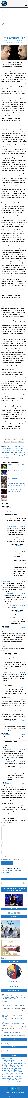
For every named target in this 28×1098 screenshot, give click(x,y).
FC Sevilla (11, 1068)
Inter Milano (22, 1070)
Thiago (23, 456)
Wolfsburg (8, 457)
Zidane (19, 1081)
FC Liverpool (14, 450)
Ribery (23, 454)
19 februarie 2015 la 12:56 (15, 611)
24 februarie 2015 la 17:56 (6, 783)
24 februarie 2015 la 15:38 (9, 761)
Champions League (16, 446)
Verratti (3, 457)
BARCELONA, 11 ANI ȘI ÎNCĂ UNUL (10, 1032)
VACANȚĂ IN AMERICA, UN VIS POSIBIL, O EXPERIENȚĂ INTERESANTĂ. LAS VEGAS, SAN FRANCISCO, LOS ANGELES (14, 997)
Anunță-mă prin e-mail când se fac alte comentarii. (13, 856)
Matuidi (20, 452)
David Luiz (8, 448)
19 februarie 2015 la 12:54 (9, 742)
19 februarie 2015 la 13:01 (9, 654)
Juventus (20, 1071)
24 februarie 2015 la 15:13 (6, 749)
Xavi (16, 1081)
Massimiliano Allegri (19, 1075)
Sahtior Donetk (9, 456)
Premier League (5, 1078)
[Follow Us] (9, 1088)
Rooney (23, 1080)
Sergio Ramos (4, 1081)
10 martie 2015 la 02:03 (5, 805)
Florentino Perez (18, 1068)
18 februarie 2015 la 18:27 (6, 627)
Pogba (16, 454)
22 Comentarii (19, 42)
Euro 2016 (3, 1067)
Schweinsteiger (17, 456)
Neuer (12, 454)
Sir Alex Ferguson (11, 1081)
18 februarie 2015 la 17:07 (6, 581)
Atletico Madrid (6, 1060)
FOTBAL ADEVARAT (9, 42)
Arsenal (13, 1058)
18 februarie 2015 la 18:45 (9, 687)
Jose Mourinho (5, 1071)
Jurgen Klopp (13, 1071)
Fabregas (8, 450)
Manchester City (20, 1073)
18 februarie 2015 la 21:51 (6, 734)
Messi (4, 1076)
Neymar (18, 1076)
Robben (3, 456)
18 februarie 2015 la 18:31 (18, 557)
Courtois (3, 448)
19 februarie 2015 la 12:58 (9, 720)
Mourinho (8, 454)
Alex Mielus (19, 1094)
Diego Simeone (15, 448)
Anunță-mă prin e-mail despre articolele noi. (12, 859)
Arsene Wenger (19, 1058)
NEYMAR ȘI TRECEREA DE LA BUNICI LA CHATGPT (12, 1016)
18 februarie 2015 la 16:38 (6, 507)
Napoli (14, 1076)
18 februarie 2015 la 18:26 (15, 545)
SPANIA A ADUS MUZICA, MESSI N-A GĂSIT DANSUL (12, 1006)
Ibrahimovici (4, 452)
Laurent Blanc (14, 452)
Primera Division (14, 1078)
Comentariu (3, 825)
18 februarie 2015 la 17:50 (9, 593)
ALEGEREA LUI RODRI (14, 981)
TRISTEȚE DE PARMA (21, 30)
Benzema (3, 1062)
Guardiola (20, 450)
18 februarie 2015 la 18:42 (6, 699)
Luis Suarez (11, 1073)
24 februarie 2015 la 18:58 (12, 767)
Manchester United (8, 1074)
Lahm (9, 452)
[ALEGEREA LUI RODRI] (14, 971)
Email (2, 849)
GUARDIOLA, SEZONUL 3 (14, 496)
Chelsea (24, 446)
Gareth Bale (4, 1070)
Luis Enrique (4, 1073)
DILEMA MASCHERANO (7, 16)
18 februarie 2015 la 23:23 (12, 605)
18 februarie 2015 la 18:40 (6, 672)
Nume (3, 842)
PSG (20, 454)
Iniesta (17, 1070)
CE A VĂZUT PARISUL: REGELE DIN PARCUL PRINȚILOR (13, 1024)
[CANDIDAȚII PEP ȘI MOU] (14, 52)
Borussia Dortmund (11, 1061)
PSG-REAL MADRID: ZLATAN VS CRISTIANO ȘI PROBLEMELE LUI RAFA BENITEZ (16, 485)
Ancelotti (8, 1058)
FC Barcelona (12, 1066)
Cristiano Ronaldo (9, 1065)
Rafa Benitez (4, 1080)
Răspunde (22, 507)
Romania (20, 1080)
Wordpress (16, 1096)
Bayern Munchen (7, 446)
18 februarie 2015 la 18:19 (12, 526)
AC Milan (3, 1058)
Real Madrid (13, 1079)
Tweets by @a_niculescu (7, 1044)
